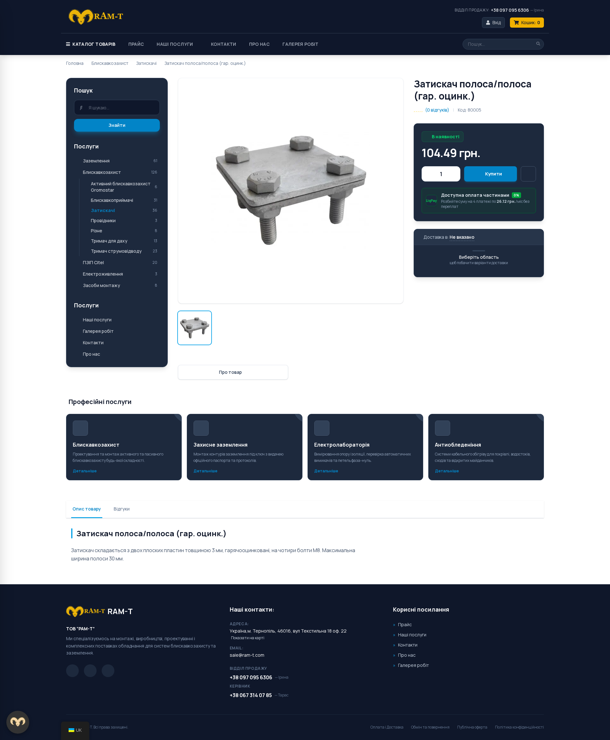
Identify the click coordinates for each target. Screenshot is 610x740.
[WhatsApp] (108, 670)
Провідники (103, 220)
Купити (493, 173)
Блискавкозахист (110, 63)
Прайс (136, 44)
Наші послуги (175, 44)
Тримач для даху (109, 241)
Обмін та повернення (430, 727)
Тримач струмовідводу (116, 251)
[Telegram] (72, 670)
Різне (96, 231)
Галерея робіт (300, 44)
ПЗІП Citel (93, 262)
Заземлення (96, 161)
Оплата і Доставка (386, 727)
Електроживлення (103, 274)
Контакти (223, 44)
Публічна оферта (472, 727)
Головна (75, 63)
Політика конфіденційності (519, 727)
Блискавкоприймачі (112, 200)
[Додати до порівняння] (528, 174)
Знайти (117, 125)
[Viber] (90, 670)
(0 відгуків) (437, 110)
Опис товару (86, 509)
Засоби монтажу (101, 285)
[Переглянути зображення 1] (194, 328)
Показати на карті (247, 638)
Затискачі (146, 63)
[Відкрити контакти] (17, 722)
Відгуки (122, 509)
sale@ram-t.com (247, 655)
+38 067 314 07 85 (251, 695)
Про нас (259, 44)
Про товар (230, 372)
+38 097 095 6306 (510, 10)
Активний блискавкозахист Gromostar (121, 187)
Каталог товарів (93, 44)
